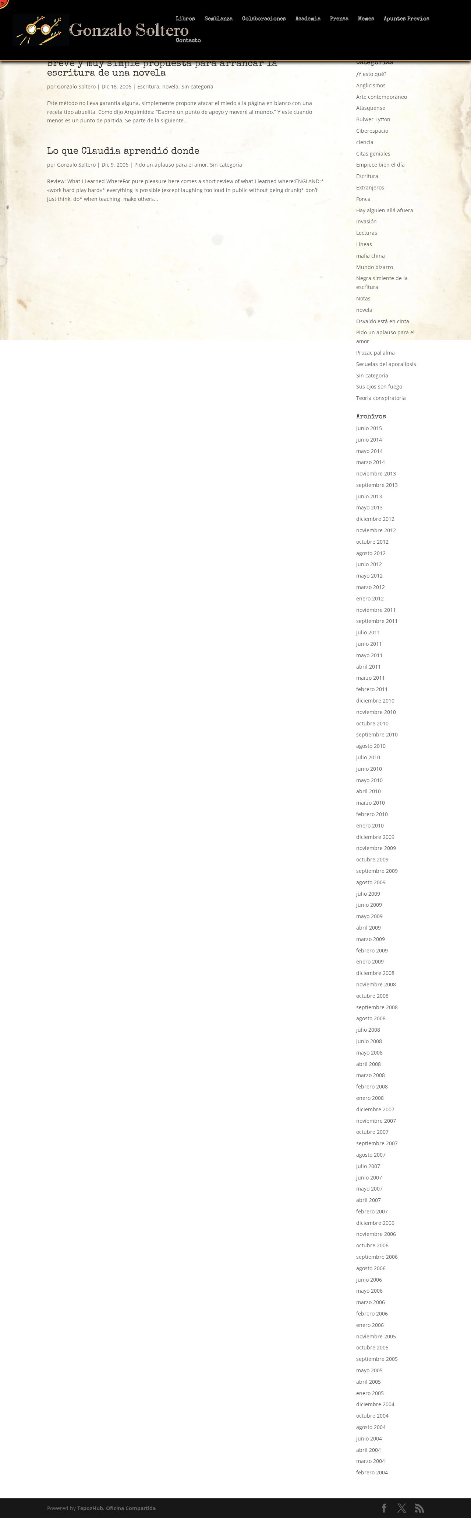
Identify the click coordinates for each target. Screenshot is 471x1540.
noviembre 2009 (376, 847)
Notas (363, 298)
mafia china (370, 255)
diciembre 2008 (375, 972)
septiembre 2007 (377, 1143)
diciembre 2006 (375, 1222)
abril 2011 (368, 666)
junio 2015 (369, 428)
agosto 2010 (371, 745)
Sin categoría (197, 86)
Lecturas (366, 232)
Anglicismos (371, 85)
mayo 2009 (369, 916)
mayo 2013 (369, 507)
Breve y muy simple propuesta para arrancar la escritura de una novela (162, 69)
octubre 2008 (372, 995)
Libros (185, 19)
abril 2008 (368, 1063)
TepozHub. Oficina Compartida (116, 1508)
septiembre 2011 (377, 620)
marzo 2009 (370, 939)
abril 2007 (368, 1199)
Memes (366, 19)
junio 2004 (369, 1438)
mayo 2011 (369, 655)
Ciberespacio (372, 130)
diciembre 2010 (375, 700)
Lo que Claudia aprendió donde (123, 152)
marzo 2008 (370, 1075)
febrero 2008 (372, 1086)
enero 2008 (370, 1097)
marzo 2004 (370, 1460)
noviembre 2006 (376, 1233)
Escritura (148, 86)
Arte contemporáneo (381, 96)
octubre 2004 (372, 1415)
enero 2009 (370, 961)
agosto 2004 (371, 1427)
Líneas (364, 244)
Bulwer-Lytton (373, 119)
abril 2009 (368, 927)
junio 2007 (369, 1177)
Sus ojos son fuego (379, 386)
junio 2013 (369, 496)
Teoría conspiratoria (381, 397)
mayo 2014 (369, 450)
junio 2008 (369, 1041)
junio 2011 (369, 643)
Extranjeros (370, 187)
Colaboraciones (264, 19)
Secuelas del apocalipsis (386, 363)
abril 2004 (368, 1449)
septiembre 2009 (377, 870)
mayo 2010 (369, 780)
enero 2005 (370, 1393)
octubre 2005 (372, 1347)
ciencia (364, 142)
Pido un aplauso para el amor (170, 164)
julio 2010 (368, 757)
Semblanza (219, 19)
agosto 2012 (371, 553)
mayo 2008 (369, 1052)
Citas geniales (373, 153)
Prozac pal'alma (375, 352)
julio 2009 (368, 893)
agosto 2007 (371, 1154)
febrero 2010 (372, 814)
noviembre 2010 (376, 711)
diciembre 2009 (375, 836)
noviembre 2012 (376, 530)
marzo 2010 (370, 802)
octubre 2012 (372, 541)
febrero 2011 (372, 689)
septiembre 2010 (377, 734)
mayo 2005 (369, 1370)
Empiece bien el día (380, 164)
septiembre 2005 (377, 1358)
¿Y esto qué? (371, 73)
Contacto (188, 40)
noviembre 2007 (376, 1120)
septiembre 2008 (377, 1007)
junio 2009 (369, 904)
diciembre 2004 (375, 1404)
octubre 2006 (372, 1245)
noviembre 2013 (376, 473)
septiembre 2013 (377, 484)
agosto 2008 (371, 1018)
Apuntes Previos (406, 19)
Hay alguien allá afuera (384, 210)
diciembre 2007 (375, 1109)
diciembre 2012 (375, 518)
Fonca (363, 198)
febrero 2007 (372, 1211)
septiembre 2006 (377, 1256)
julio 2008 (368, 1029)
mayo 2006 (369, 1290)
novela (170, 86)
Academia (308, 19)
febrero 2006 (372, 1313)
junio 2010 (369, 768)
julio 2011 (368, 632)
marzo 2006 (370, 1302)
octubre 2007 (372, 1131)
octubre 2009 (372, 859)
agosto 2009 (371, 882)
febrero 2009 (372, 950)
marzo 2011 (370, 677)
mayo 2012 (369, 575)
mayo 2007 (369, 1188)
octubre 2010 (372, 723)
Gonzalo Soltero (76, 86)
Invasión (366, 221)
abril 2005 (368, 1381)
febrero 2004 (372, 1472)
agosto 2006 (371, 1268)
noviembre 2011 (376, 609)
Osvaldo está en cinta (382, 321)
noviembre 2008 (376, 984)
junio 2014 (369, 439)
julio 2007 (368, 1166)
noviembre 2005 (376, 1336)
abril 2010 (368, 791)
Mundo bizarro (374, 267)
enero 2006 (370, 1324)
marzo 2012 (370, 586)
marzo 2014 (370, 462)
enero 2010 (370, 825)
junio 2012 (369, 564)
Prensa (339, 19)
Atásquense (370, 107)
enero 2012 (370, 598)
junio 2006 (369, 1279)
